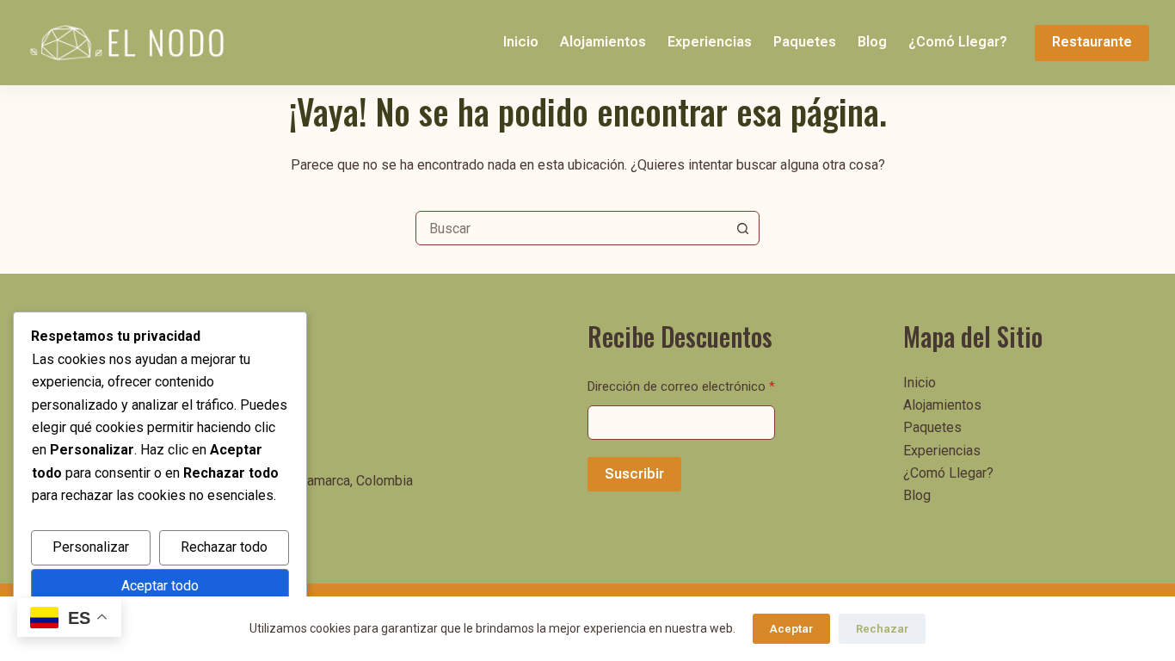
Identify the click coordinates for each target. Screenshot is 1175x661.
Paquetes (804, 42)
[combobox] (571, 228)
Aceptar (791, 628)
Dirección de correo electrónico (681, 386)
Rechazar (882, 628)
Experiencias (709, 42)
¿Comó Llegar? (957, 42)
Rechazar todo (224, 547)
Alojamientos (603, 42)
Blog (872, 42)
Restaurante (1092, 42)
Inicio (520, 42)
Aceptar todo (160, 586)
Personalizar (90, 547)
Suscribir (634, 474)
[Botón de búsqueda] (742, 228)
